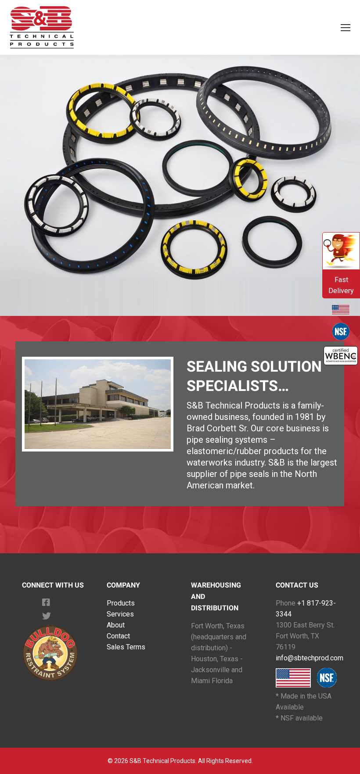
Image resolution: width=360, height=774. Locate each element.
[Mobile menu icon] (345, 27)
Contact (118, 636)
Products (121, 603)
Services (120, 614)
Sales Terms (126, 647)
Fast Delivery (341, 285)
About (116, 625)
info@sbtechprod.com (309, 658)
